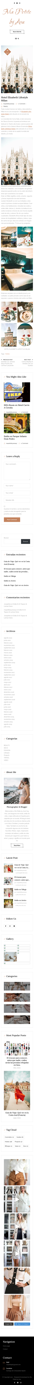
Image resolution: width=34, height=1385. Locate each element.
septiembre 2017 (9, 675)
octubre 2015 (8, 722)
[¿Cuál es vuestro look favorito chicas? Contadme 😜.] (17, 1281)
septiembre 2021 (9, 648)
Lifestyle (6, 753)
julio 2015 (7, 727)
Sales (17, 1146)
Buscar (6, 538)
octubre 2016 (8, 697)
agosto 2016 (8, 702)
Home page (6, 1346)
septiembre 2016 (9, 699)
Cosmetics (9, 1137)
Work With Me (17, 31)
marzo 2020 (8, 653)
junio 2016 (7, 707)
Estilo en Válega (10, 576)
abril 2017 (7, 685)
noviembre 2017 (9, 672)
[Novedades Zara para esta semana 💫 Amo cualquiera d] (17, 1254)
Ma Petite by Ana (17, 17)
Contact (5, 1349)
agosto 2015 (8, 724)
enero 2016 (7, 714)
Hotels (7, 354)
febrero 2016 (8, 712)
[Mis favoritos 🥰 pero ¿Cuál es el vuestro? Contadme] (17, 1308)
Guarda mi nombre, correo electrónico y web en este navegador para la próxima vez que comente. (17, 511)
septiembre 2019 (9, 662)
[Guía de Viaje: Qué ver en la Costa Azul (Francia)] (8, 868)
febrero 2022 (8, 643)
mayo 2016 (7, 709)
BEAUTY (7, 745)
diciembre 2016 (9, 692)
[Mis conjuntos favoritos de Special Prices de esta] (17, 1199)
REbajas (8, 1146)
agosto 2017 (8, 677)
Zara (25, 1146)
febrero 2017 (8, 687)
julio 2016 (7, 704)
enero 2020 (7, 658)
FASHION (7, 750)
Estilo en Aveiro (10, 581)
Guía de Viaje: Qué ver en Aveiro (16, 585)
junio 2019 (7, 665)
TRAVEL (5, 106)
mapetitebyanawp (10, 610)
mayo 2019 (7, 667)
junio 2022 (7, 640)
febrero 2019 (8, 670)
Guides (20, 1137)
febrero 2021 (8, 650)
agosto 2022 (8, 638)
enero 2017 (7, 690)
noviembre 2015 (9, 719)
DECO (6, 748)
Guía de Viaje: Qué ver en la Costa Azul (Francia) (17, 562)
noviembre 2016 (9, 695)
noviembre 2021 (9, 645)
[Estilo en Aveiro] (8, 903)
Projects (6, 755)
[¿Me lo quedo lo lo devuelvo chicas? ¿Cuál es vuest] (17, 1172)
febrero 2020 (8, 655)
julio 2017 (7, 680)
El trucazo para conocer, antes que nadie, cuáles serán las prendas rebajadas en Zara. (17, 570)
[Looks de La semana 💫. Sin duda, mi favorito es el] (17, 1226)
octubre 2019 (8, 660)
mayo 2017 (7, 682)
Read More (17, 845)
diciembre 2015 (9, 717)
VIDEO (6, 760)
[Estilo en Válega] (8, 892)
